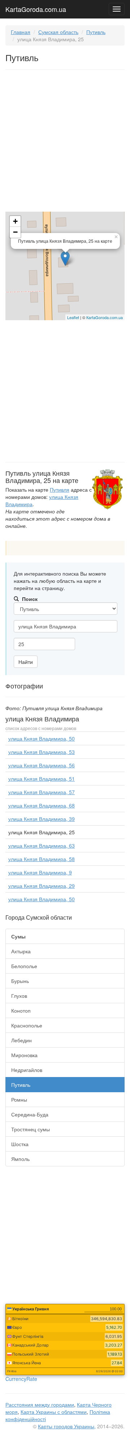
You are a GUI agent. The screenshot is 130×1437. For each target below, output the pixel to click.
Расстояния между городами (39, 1404)
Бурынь (20, 980)
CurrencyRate (21, 1378)
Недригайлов (26, 1069)
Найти (25, 661)
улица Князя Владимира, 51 (41, 778)
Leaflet (73, 317)
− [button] (15, 232)
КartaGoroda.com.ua (104, 317)
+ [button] (15, 221)
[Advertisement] (65, 142)
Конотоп (21, 1010)
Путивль (95, 31)
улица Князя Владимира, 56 (41, 765)
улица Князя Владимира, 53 (41, 751)
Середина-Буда (29, 1114)
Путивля (59, 489)
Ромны (19, 1099)
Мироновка (24, 1055)
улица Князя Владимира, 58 (41, 858)
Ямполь (20, 1158)
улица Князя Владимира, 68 (41, 805)
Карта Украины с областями (54, 1411)
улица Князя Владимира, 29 (41, 885)
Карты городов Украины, (67, 1426)
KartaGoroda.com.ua (35, 7)
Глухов (19, 995)
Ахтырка (21, 951)
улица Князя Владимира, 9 (40, 872)
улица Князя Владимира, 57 (41, 792)
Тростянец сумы (30, 1129)
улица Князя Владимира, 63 (41, 845)
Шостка (20, 1144)
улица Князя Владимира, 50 (41, 738)
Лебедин (21, 1040)
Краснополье (26, 1025)
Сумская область (58, 31)
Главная (20, 31)
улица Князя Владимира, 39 (41, 818)
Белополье (24, 966)
